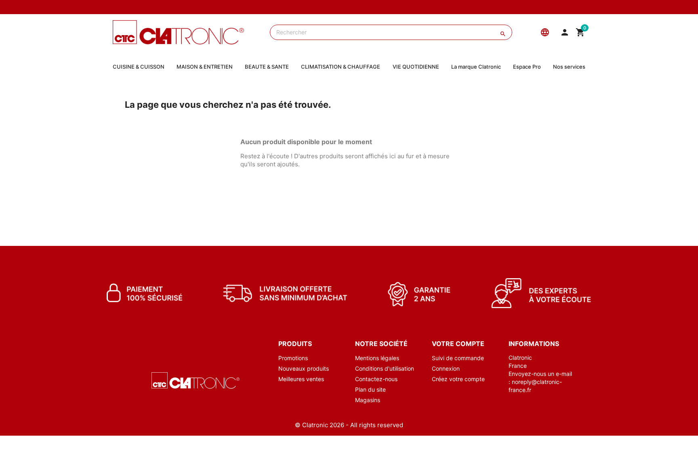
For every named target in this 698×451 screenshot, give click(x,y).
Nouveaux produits (303, 368)
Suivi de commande (458, 358)
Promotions (293, 358)
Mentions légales (377, 358)
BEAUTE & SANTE (267, 66)
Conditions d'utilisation (384, 368)
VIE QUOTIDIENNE (416, 66)
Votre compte (458, 344)
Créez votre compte (458, 378)
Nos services (569, 66)
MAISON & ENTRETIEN (205, 66)
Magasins (367, 399)
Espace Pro (527, 66)
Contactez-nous (376, 378)
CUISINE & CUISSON (138, 66)
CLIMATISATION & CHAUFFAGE (340, 66)
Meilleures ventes (301, 378)
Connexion (446, 368)
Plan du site (370, 389)
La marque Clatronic (476, 66)
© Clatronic (311, 425)
